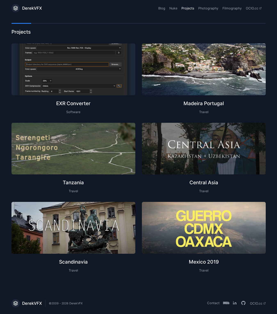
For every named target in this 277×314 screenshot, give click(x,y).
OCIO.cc (252, 8)
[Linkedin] (235, 303)
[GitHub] (243, 303)
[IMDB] (226, 303)
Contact (213, 303)
